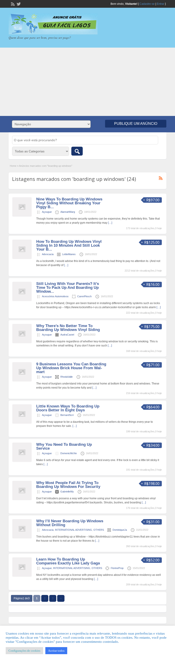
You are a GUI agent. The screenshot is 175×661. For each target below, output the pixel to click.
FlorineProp (117, 568)
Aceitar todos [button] (56, 650)
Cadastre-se (147, 3)
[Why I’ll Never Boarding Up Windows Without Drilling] (22, 537)
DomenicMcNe (68, 453)
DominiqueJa (120, 529)
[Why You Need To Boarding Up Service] (22, 461)
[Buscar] (77, 151)
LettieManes (69, 254)
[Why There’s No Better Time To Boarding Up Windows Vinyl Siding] (22, 342)
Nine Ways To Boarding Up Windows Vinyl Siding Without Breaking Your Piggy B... (69, 203)
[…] (110, 222)
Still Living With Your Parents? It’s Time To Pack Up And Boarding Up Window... (67, 288)
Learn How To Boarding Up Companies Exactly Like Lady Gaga (68, 561)
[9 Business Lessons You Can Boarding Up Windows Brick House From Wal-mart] (22, 380)
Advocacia (48, 254)
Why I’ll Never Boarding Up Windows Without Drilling (69, 523)
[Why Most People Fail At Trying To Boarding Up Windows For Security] (22, 499)
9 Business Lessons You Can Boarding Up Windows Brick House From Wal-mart (71, 368)
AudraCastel (67, 334)
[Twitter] (18, 3)
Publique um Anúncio (135, 124)
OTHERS (98, 529)
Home (13, 165)
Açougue (47, 211)
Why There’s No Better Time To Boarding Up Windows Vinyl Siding (68, 328)
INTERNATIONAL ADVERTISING (73, 529)
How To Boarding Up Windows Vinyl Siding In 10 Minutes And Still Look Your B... (69, 245)
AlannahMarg (67, 211)
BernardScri (67, 415)
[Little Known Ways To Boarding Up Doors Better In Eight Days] (22, 422)
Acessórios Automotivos (55, 296)
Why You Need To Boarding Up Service (64, 446)
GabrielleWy (67, 491)
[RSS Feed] (12, 3)
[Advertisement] (87, 82)
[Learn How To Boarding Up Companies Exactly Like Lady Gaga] (22, 575)
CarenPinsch (84, 296)
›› (61, 598)
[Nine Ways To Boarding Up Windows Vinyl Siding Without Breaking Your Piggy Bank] (22, 215)
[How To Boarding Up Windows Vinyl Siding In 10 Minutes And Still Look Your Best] (22, 258)
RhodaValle (66, 376)
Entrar (160, 3)
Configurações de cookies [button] (24, 650)
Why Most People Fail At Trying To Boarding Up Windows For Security (68, 485)
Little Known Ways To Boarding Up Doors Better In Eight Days (67, 408)
